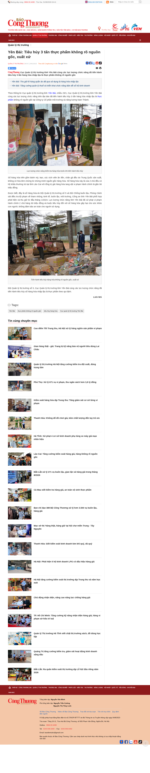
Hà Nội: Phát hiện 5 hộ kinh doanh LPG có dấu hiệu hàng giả (64, 561)
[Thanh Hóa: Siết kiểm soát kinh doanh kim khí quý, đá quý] (19, 548)
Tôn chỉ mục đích (104, 712)
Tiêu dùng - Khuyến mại (127, 35)
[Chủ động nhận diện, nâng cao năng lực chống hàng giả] (19, 602)
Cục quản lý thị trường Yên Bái (71, 311)
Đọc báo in (31, 30)
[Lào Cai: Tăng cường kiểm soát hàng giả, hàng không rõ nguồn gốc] (19, 459)
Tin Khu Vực (106, 30)
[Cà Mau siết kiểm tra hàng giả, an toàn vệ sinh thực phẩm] (19, 495)
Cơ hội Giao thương (80, 30)
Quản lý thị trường (40, 35)
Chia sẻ (13, 68)
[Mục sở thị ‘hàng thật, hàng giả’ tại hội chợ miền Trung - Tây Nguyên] (19, 530)
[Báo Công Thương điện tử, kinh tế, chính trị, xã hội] (28, 23)
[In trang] (100, 68)
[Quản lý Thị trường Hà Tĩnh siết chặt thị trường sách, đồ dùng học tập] (19, 638)
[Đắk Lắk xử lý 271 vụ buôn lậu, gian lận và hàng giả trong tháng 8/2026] (19, 477)
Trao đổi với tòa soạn (88, 712)
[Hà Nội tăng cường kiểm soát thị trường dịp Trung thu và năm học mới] (19, 584)
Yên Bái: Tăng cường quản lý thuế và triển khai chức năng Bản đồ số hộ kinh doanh (51, 86)
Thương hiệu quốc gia (16, 30)
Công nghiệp (62, 35)
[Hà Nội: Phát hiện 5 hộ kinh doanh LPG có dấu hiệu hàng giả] (19, 566)
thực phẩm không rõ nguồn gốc (29, 311)
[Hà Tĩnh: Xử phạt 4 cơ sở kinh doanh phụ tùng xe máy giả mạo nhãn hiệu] (19, 441)
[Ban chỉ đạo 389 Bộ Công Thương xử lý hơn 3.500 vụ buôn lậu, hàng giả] (19, 513)
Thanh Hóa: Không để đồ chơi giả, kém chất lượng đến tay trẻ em (67, 418)
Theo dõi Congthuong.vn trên (48, 64)
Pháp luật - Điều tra (76, 35)
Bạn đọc (12, 40)
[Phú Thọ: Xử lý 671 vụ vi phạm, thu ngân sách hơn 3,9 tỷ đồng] (19, 387)
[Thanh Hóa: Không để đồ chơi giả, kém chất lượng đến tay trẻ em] (19, 423)
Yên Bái (52, 93)
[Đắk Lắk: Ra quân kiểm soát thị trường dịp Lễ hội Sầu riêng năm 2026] (19, 674)
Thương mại (52, 35)
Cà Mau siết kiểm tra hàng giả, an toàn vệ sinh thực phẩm (62, 490)
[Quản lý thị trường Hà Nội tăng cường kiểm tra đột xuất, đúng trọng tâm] (19, 369)
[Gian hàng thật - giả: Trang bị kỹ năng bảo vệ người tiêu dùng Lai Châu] (19, 351)
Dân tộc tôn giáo (63, 30)
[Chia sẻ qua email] (97, 68)
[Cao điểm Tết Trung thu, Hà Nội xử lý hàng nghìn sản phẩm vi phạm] (19, 333)
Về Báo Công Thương (48, 712)
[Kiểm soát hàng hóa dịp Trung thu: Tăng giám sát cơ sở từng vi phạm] (19, 405)
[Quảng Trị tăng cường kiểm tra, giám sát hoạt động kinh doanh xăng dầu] (19, 656)
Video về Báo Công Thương (68, 712)
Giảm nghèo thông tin (46, 30)
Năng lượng (98, 35)
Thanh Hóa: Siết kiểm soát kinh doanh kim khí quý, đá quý (63, 544)
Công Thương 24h (25, 35)
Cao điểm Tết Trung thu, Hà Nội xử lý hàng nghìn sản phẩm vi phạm (68, 328)
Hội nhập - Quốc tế (111, 35)
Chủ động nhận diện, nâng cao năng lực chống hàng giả (62, 597)
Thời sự (14, 35)
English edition (95, 2)
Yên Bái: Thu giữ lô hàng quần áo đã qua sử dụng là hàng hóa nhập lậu (45, 81)
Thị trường (88, 35)
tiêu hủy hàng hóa (50, 311)
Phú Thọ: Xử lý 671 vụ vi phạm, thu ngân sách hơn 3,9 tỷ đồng (65, 382)
